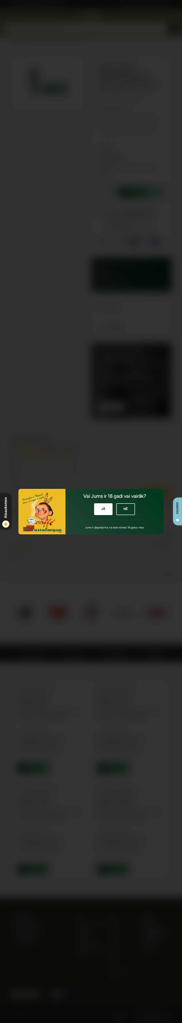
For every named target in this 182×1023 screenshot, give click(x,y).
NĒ (125, 509)
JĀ (103, 509)
